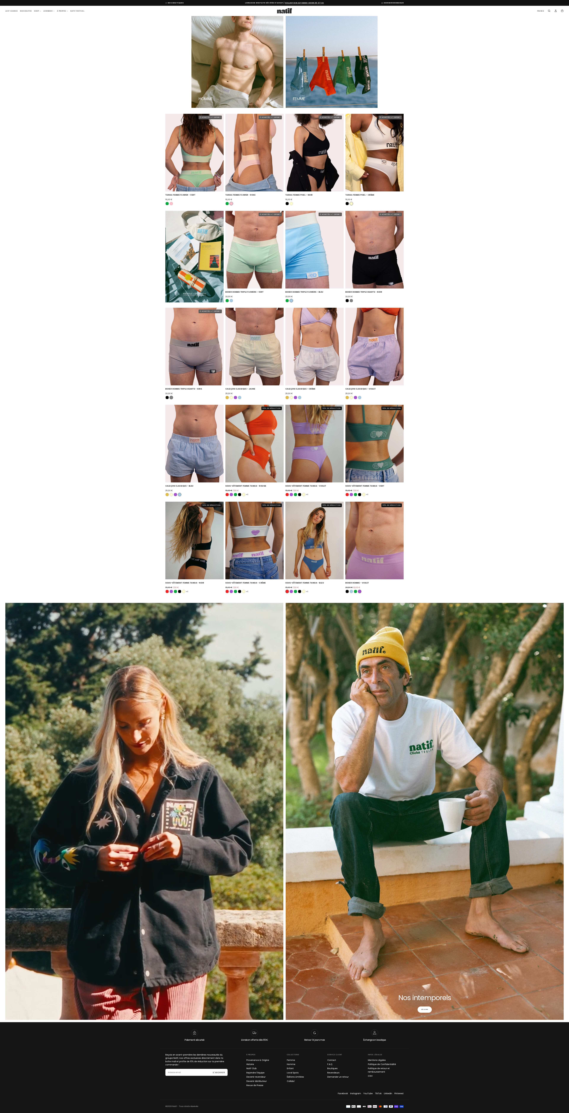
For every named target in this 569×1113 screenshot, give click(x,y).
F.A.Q (329, 1064)
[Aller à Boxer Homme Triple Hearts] (374, 249)
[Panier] (562, 11)
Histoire (250, 1064)
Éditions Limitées (295, 1076)
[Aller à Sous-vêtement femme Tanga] (254, 443)
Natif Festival (77, 11)
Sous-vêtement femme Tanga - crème (245, 583)
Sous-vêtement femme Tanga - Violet (305, 486)
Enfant (290, 1068)
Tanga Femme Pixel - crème (359, 195)
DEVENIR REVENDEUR (394, 3)
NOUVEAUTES (26, 11)
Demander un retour (338, 1076)
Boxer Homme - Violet (357, 583)
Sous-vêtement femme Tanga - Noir (184, 583)
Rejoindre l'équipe (255, 1072)
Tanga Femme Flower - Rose (240, 195)
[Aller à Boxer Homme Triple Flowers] (254, 249)
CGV (370, 1075)
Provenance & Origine (257, 1059)
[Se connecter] (555, 11)
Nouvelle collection (194, 293)
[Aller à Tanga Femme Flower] (194, 152)
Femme (291, 1059)
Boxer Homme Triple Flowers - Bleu (304, 292)
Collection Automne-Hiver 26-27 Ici (304, 3)
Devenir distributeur (256, 1081)
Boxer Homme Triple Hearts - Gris (183, 389)
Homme (291, 1064)
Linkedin (388, 1093)
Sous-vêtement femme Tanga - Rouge (245, 486)
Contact (331, 1059)
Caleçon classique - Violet (360, 389)
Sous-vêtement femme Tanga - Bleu (304, 583)
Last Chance (11, 11)
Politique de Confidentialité (382, 1064)
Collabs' (291, 1081)
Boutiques (332, 1068)
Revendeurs (333, 1072)
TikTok (378, 1093)
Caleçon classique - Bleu (179, 486)
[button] (540, 11)
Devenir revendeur (256, 1076)
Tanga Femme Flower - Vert (180, 195)
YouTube (368, 1093)
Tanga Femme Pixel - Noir (299, 195)
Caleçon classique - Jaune (240, 389)
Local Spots (293, 1072)
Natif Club (251, 1068)
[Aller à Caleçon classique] (254, 346)
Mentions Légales (377, 1059)
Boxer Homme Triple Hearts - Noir (363, 292)
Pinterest (399, 1093)
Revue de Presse (254, 1085)
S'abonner (219, 1072)
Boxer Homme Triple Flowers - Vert (244, 292)
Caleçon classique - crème (300, 389)
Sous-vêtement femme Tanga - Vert (364, 486)
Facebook (343, 1093)
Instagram (355, 1093)
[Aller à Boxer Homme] (374, 540)
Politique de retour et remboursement (379, 1070)
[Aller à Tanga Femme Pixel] (314, 152)
